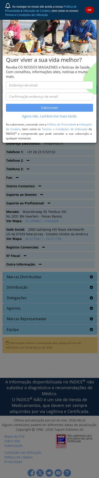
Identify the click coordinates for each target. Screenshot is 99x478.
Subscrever (49, 107)
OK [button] (89, 10)
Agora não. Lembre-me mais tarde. (49, 116)
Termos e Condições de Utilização (26, 15)
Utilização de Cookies (36, 10)
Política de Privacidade (61, 124)
